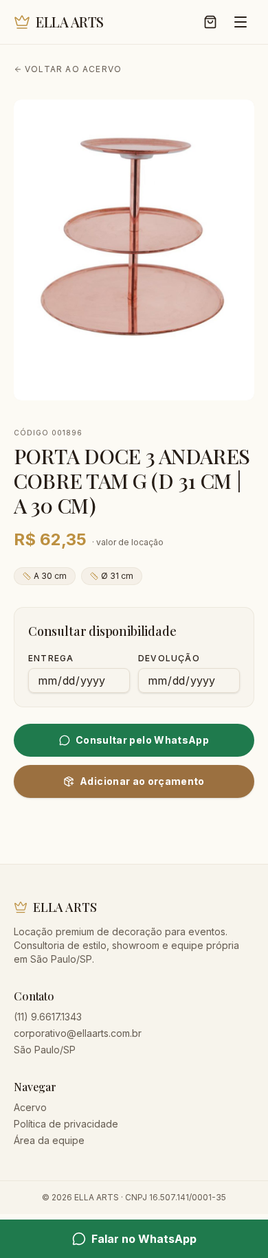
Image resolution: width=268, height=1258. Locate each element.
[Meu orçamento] (210, 22)
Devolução (169, 658)
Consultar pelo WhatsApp (142, 740)
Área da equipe (49, 1140)
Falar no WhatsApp (144, 1239)
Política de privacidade (66, 1124)
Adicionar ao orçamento (142, 781)
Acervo (30, 1107)
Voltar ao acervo (73, 69)
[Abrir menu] (240, 22)
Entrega (51, 658)
